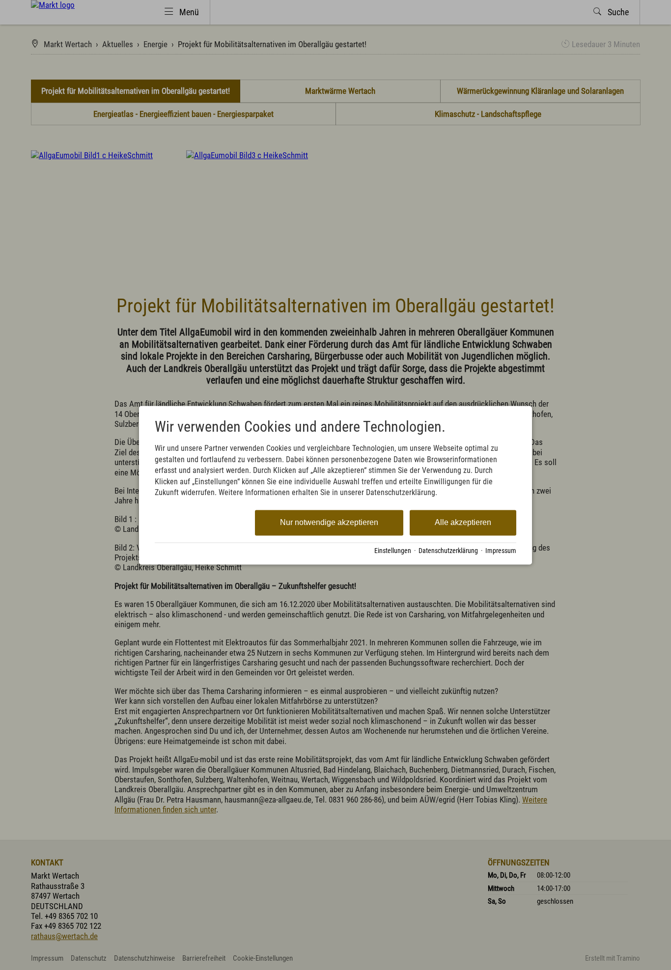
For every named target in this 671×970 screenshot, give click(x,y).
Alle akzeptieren (463, 523)
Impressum (500, 551)
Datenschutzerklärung (448, 551)
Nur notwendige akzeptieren (329, 523)
